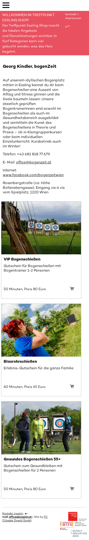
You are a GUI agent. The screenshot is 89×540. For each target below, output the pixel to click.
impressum (73, 18)
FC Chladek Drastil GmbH (25, 518)
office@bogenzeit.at (33, 162)
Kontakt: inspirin (12, 513)
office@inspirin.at (20, 517)
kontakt (71, 14)
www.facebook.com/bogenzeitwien (33, 175)
